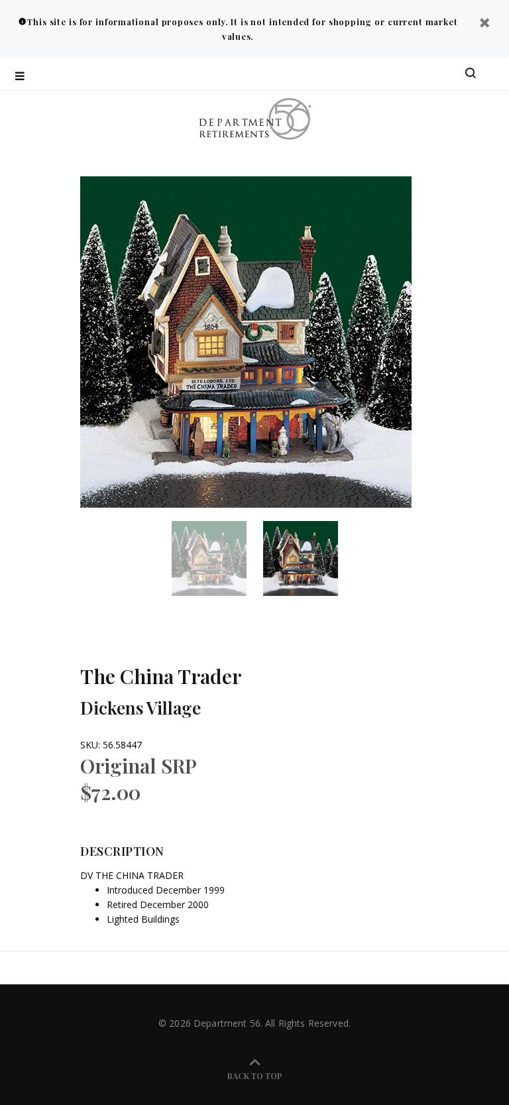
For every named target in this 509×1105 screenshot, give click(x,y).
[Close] (484, 24)
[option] (217, 558)
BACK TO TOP (254, 1076)
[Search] (470, 73)
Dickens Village (140, 707)
